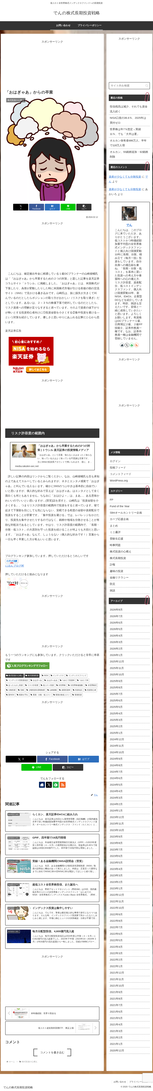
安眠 (22, 690)
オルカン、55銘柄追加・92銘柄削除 (129, 154)
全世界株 (62, 685)
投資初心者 (91, 690)
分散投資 (12, 690)
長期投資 (78, 695)
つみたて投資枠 (68, 680)
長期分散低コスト (62, 695)
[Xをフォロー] (49, 785)
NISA (46, 675)
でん (129, 225)
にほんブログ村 (14, 565)
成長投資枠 (65, 690)
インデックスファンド (77, 675)
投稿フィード (118, 467)
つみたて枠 (83, 680)
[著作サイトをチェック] (42, 785)
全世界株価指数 (76, 685)
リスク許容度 (32, 685)
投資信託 (78, 690)
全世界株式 (92, 685)
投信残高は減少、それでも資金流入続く (128, 109)
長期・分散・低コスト (42, 695)
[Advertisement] (52, 65)
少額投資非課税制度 (37, 690)
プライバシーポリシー (139, 1082)
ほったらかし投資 (15, 685)
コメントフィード (120, 474)
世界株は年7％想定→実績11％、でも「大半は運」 (125, 131)
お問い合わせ (120, 1082)
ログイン (115, 461)
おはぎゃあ (37, 680)
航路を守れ (23, 695)
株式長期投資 (33, 675)
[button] (83, 207)
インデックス (58, 675)
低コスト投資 (48, 685)
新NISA (11, 695)
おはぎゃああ (52, 680)
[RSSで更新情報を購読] (63, 785)
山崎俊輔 (53, 690)
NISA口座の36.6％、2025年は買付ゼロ (128, 120)
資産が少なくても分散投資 (125, 176)
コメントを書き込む (52, 1052)
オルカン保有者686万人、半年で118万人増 (128, 143)
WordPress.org (119, 480)
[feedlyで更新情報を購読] (56, 785)
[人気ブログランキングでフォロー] (27, 665)
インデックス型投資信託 (18, 680)
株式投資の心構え (16, 675)
